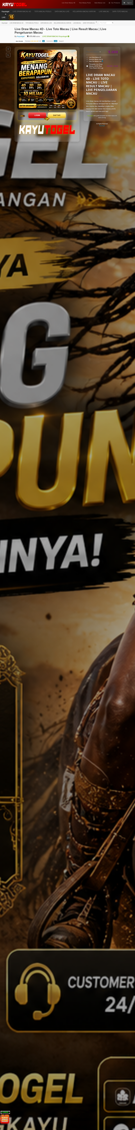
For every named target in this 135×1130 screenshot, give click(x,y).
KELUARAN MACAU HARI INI (62, 23)
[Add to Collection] (8, 55)
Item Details (19, 41)
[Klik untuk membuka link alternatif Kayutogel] (47, 80)
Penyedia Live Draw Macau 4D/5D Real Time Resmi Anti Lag (103, 66)
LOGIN (37, 115)
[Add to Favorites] (8, 49)
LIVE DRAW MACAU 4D (16, 23)
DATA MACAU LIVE (46, 23)
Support (61, 41)
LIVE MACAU (77, 23)
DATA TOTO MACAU (89, 23)
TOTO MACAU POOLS (32, 23)
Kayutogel (4, 23)
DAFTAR (57, 115)
